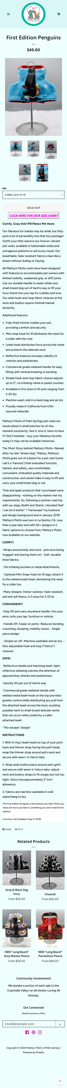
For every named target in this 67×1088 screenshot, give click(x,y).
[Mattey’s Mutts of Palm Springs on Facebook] (27, 1033)
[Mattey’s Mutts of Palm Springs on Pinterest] (34, 1033)
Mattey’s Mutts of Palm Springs (43, 1047)
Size (4, 188)
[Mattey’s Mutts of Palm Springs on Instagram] (40, 1033)
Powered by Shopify (33, 1052)
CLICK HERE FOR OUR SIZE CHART (33, 215)
